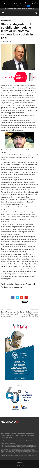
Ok (28, 6)
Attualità (3, 20)
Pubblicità (19, 462)
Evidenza (9, 20)
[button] (36, 13)
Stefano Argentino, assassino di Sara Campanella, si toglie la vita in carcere (10, 314)
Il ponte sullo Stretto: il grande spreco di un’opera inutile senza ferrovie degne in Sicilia (29, 314)
